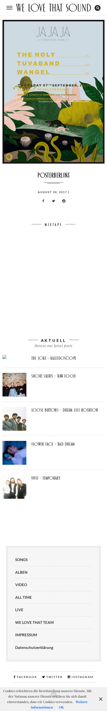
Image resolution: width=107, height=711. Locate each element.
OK (61, 707)
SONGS (21, 559)
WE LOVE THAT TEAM (34, 622)
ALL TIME (23, 597)
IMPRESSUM (26, 635)
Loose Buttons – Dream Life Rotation (64, 410)
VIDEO (21, 584)
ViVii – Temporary (45, 478)
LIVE (19, 609)
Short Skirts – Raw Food (53, 376)
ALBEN (21, 572)
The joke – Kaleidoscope (53, 358)
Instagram (82, 677)
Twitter (54, 677)
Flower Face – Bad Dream (53, 444)
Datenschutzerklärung (34, 647)
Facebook (26, 677)
